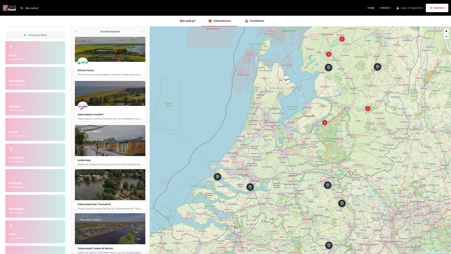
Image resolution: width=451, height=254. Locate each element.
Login (404, 8)
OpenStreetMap (438, 253)
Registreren (417, 8)
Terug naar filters (37, 35)
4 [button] (328, 54)
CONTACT (385, 8)
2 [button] (368, 108)
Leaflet (429, 253)
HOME (371, 8)
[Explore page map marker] (250, 187)
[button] (253, 190)
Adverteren (439, 8)
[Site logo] (10, 7)
